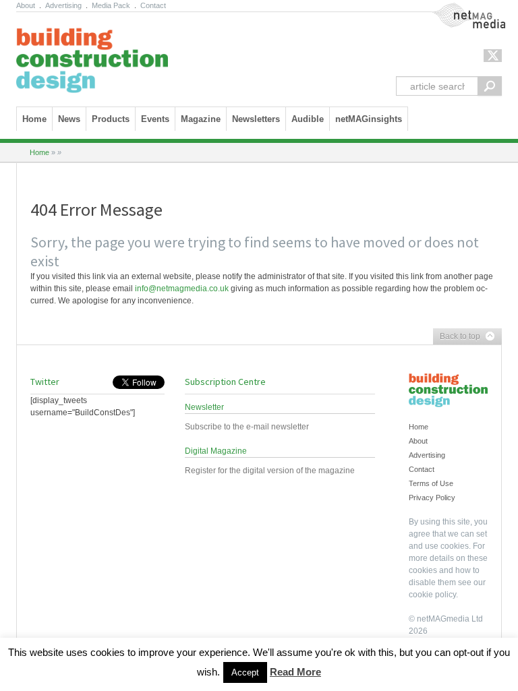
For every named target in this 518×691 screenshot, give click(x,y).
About (25, 5)
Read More (295, 672)
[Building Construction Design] (92, 56)
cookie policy (432, 594)
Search (490, 86)
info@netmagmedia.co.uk (182, 288)
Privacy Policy (432, 497)
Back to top (456, 337)
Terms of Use (431, 483)
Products (111, 119)
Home (34, 119)
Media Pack (111, 5)
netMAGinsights (368, 119)
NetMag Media (458, 8)
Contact (153, 5)
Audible (307, 119)
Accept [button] (245, 672)
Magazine (201, 119)
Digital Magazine (216, 451)
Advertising (63, 5)
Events (155, 119)
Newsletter (204, 407)
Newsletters (256, 119)
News (69, 119)
